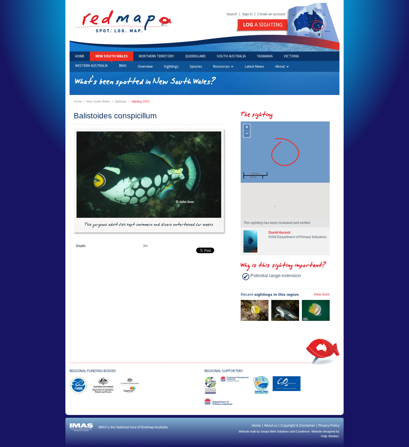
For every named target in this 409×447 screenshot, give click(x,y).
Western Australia (91, 66)
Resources (221, 66)
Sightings (171, 66)
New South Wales (111, 56)
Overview (145, 66)
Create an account (271, 14)
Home (79, 56)
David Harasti (279, 233)
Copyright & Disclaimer (297, 426)
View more (322, 294)
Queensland (195, 56)
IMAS (123, 66)
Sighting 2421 (140, 101)
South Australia (231, 56)
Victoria (291, 56)
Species (196, 66)
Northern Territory (156, 56)
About (280, 66)
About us (270, 426)
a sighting (262, 25)
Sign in (247, 14)
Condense (303, 431)
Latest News (254, 66)
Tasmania (265, 56)
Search (231, 14)
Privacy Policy (328, 426)
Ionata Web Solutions (275, 431)
